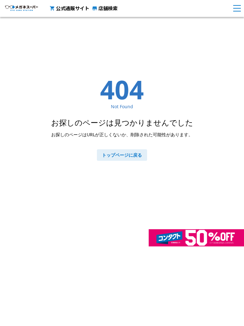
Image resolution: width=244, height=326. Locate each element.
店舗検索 (108, 8)
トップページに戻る (122, 155)
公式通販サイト (72, 8)
